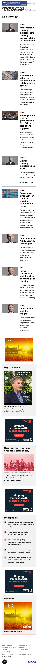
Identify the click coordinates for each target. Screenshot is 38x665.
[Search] (30, 10)
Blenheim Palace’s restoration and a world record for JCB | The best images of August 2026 (20, 560)
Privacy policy (8, 654)
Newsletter (7, 645)
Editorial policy (25, 654)
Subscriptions (24, 645)
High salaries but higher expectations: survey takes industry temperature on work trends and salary (21, 524)
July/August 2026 (13, 406)
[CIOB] (27, 662)
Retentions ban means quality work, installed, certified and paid (20, 533)
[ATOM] (10, 661)
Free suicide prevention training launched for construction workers (20, 551)
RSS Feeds (22, 647)
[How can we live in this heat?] (18, 616)
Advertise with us (9, 647)
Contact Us (23, 649)
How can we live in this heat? (13, 631)
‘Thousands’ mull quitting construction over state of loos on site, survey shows (19, 542)
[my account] (26, 10)
